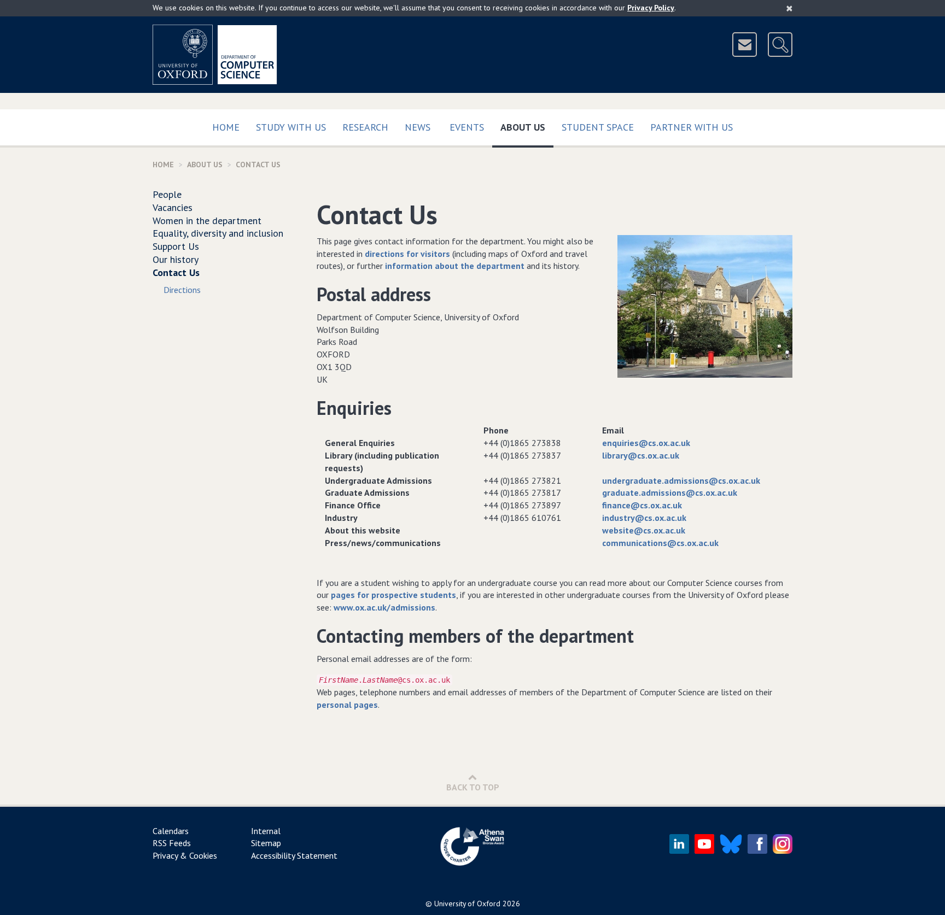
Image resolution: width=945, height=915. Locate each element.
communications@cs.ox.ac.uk (660, 542)
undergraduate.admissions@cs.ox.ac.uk (681, 480)
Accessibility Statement (294, 855)
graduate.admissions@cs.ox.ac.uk (669, 492)
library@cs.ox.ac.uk (640, 455)
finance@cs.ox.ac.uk (642, 505)
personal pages (347, 704)
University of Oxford (467, 903)
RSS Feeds (172, 842)
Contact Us (176, 272)
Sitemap (266, 842)
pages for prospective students (393, 594)
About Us (526, 126)
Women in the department (207, 220)
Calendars (171, 830)
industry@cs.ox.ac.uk (644, 517)
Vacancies (172, 207)
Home (226, 127)
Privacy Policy (650, 8)
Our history (176, 259)
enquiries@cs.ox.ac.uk (646, 442)
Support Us (176, 246)
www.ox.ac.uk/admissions (384, 607)
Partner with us (691, 127)
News (417, 127)
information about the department (454, 265)
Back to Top (472, 787)
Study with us (291, 127)
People (167, 194)
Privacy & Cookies (185, 855)
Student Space (598, 127)
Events (467, 127)
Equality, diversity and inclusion (218, 233)
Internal (266, 830)
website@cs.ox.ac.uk (643, 530)
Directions (182, 289)
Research (365, 127)
